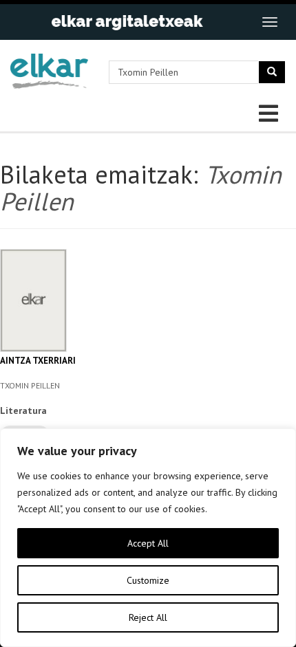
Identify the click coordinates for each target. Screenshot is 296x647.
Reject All (148, 617)
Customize (148, 580)
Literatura (23, 410)
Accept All (148, 543)
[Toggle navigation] (270, 22)
